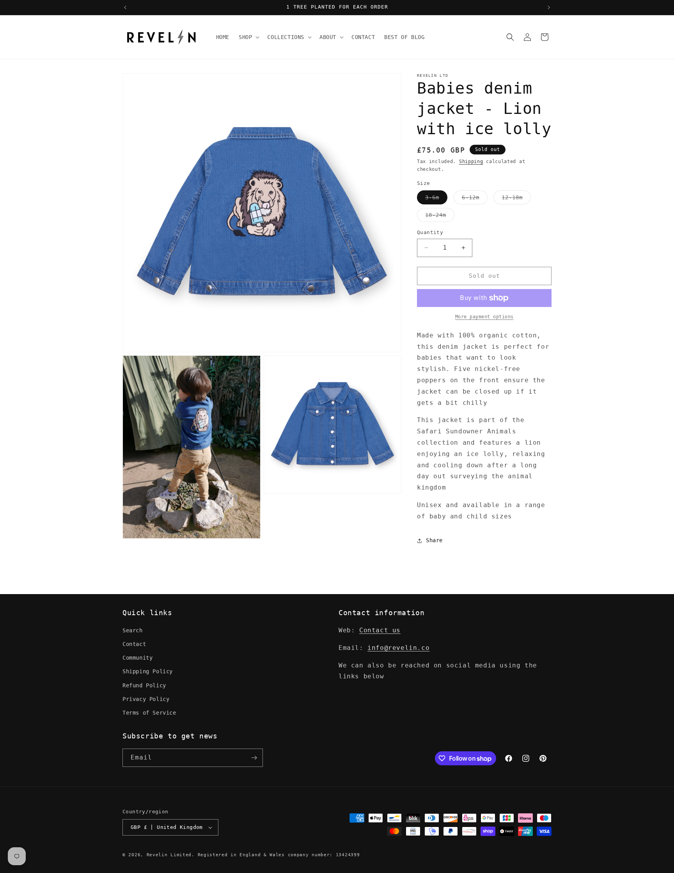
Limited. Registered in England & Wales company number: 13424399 (265, 854)
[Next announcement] (548, 7)
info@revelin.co (398, 647)
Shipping (471, 161)
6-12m (475, 199)
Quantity (430, 232)
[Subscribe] (254, 758)
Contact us (380, 630)
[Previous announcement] (125, 7)
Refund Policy (144, 685)
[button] (248, 37)
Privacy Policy (145, 699)
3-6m (436, 199)
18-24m (439, 216)
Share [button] (434, 540)
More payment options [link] (484, 316)
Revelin (157, 854)
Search (132, 630)
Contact (134, 644)
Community (137, 658)
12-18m (516, 199)
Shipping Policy (147, 672)
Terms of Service (149, 713)
